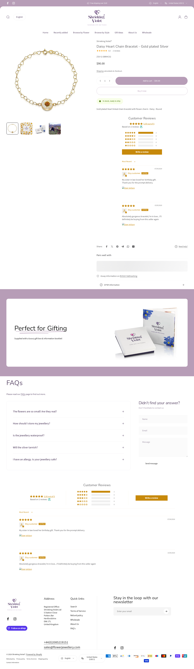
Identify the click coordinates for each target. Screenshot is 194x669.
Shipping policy (43, 659)
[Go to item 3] (41, 129)
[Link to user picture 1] (128, 192)
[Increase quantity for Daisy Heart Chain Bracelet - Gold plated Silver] (110, 81)
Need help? (183, 246)
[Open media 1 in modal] (46, 80)
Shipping (100, 71)
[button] (130, 133)
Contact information (12, 663)
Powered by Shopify (34, 654)
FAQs (23, 394)
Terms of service (32, 659)
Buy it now (142, 91)
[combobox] (155, 3)
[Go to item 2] (27, 129)
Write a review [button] (142, 152)
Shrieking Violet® (104, 41)
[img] (128, 169)
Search (73, 606)
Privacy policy (20, 659)
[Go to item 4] (55, 129)
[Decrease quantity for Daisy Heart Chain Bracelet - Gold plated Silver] (100, 81)
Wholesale (75, 620)
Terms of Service (78, 611)
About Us (74, 624)
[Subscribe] (166, 611)
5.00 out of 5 (148, 123)
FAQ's (72, 628)
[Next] (80, 85)
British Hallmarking (128, 276)
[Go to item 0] (12, 129)
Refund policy (76, 615)
